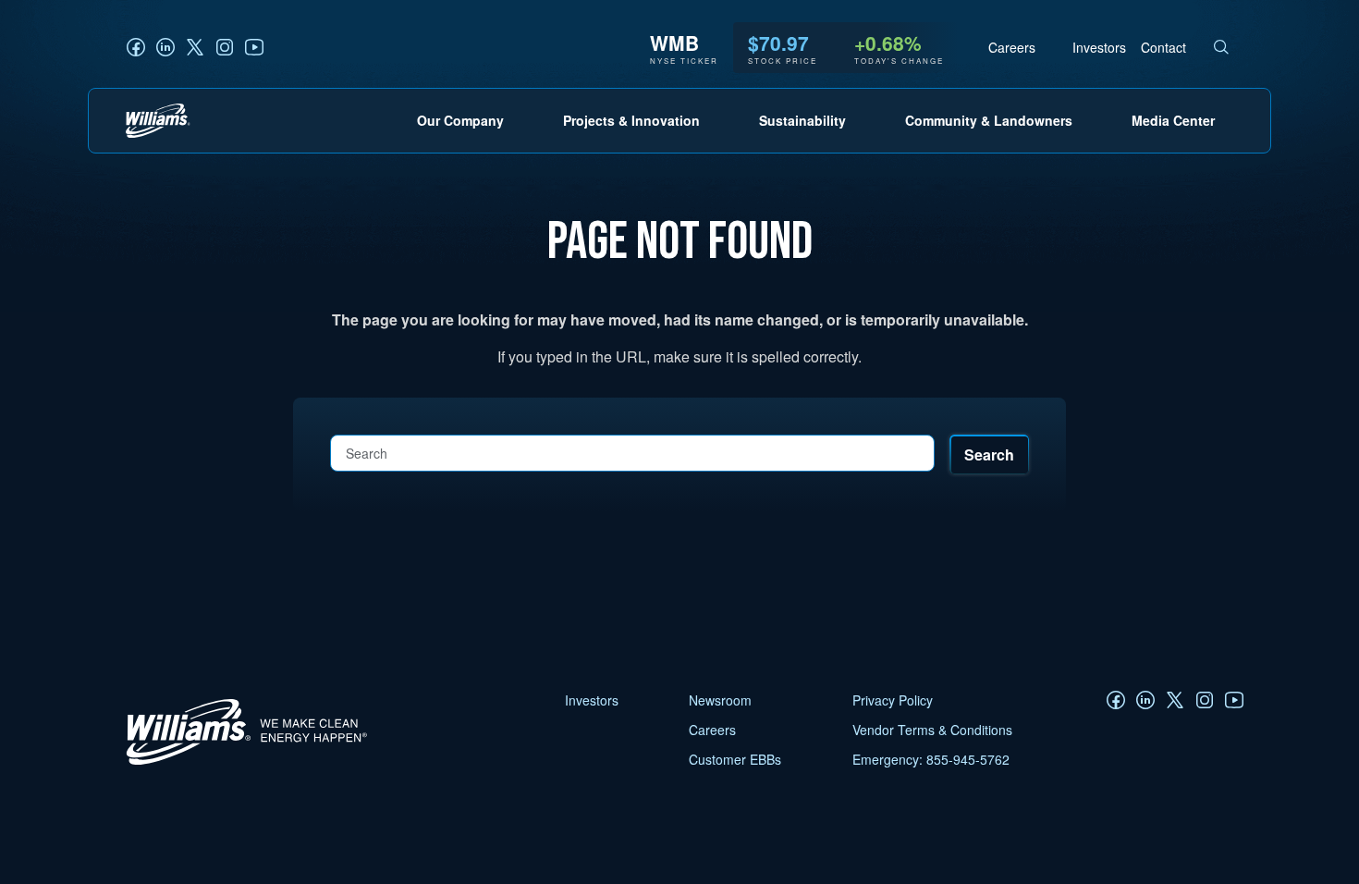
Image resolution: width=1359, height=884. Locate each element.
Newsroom (720, 700)
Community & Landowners (988, 120)
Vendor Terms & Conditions (932, 729)
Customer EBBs (735, 759)
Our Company (460, 120)
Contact (1163, 47)
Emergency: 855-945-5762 (931, 759)
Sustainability (802, 120)
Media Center (1173, 120)
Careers (1011, 47)
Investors (1099, 47)
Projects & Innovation (631, 120)
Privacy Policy (892, 700)
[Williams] (238, 764)
